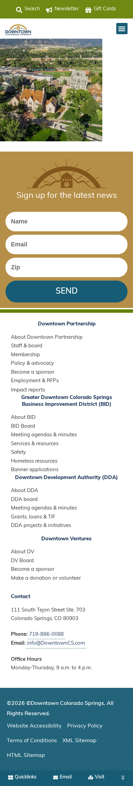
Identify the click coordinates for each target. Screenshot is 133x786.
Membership (25, 355)
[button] (122, 28)
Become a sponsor (32, 372)
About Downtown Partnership (47, 337)
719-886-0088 (46, 634)
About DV (22, 552)
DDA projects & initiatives (41, 525)
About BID (23, 417)
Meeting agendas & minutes (44, 435)
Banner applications (34, 470)
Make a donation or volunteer (46, 578)
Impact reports (28, 390)
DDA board (24, 499)
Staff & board (26, 346)
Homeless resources (34, 461)
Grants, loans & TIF (33, 517)
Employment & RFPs (35, 381)
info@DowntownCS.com (56, 643)
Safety (18, 452)
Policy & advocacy (32, 363)
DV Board (22, 561)
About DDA (24, 490)
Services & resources (34, 444)
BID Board (23, 426)
